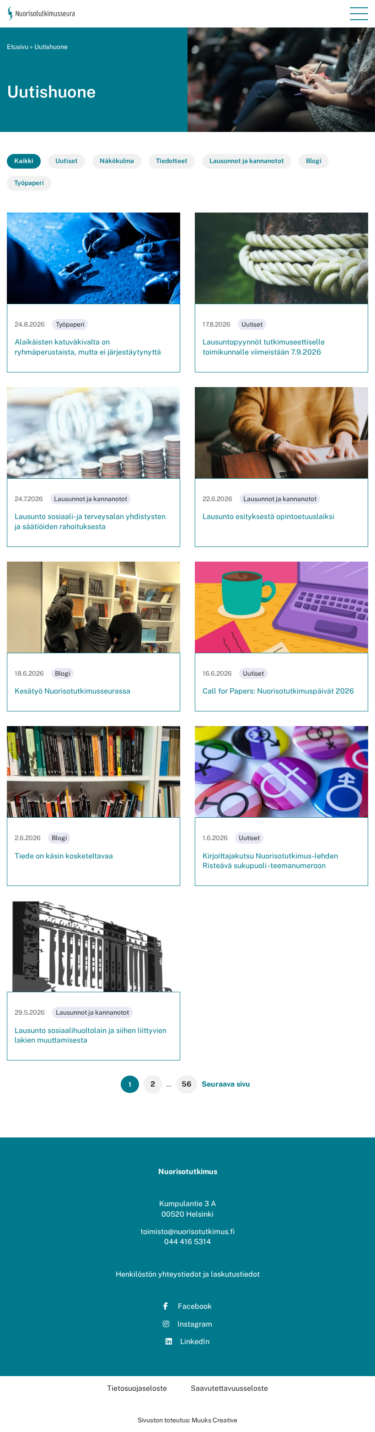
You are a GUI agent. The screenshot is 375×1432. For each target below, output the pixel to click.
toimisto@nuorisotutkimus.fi (187, 1231)
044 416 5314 (187, 1241)
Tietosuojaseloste (137, 1388)
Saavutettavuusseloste (229, 1388)
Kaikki (23, 160)
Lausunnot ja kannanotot (246, 160)
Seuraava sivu (226, 1084)
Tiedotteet (172, 160)
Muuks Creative (214, 1420)
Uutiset (66, 160)
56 (187, 1084)
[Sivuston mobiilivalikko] (359, 13)
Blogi (313, 160)
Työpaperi (29, 182)
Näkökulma (117, 160)
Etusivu (17, 46)
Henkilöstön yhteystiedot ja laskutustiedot (188, 1274)
